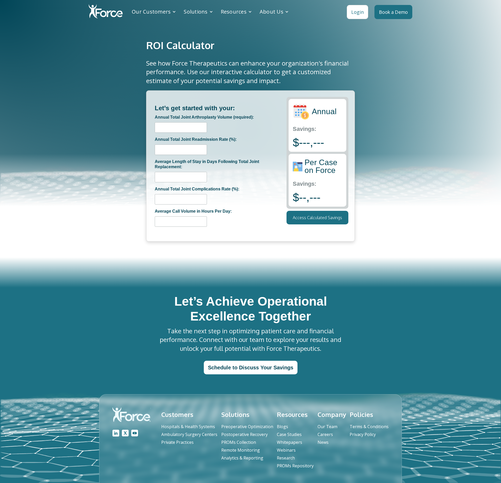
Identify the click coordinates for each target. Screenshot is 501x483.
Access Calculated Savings (317, 217)
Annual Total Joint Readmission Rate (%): (196, 139)
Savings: (304, 129)
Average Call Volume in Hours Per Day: (193, 211)
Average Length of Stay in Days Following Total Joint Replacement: (207, 164)
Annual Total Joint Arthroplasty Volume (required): (204, 117)
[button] (153, 11)
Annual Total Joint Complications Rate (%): (197, 189)
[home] (106, 12)
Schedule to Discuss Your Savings (250, 367)
